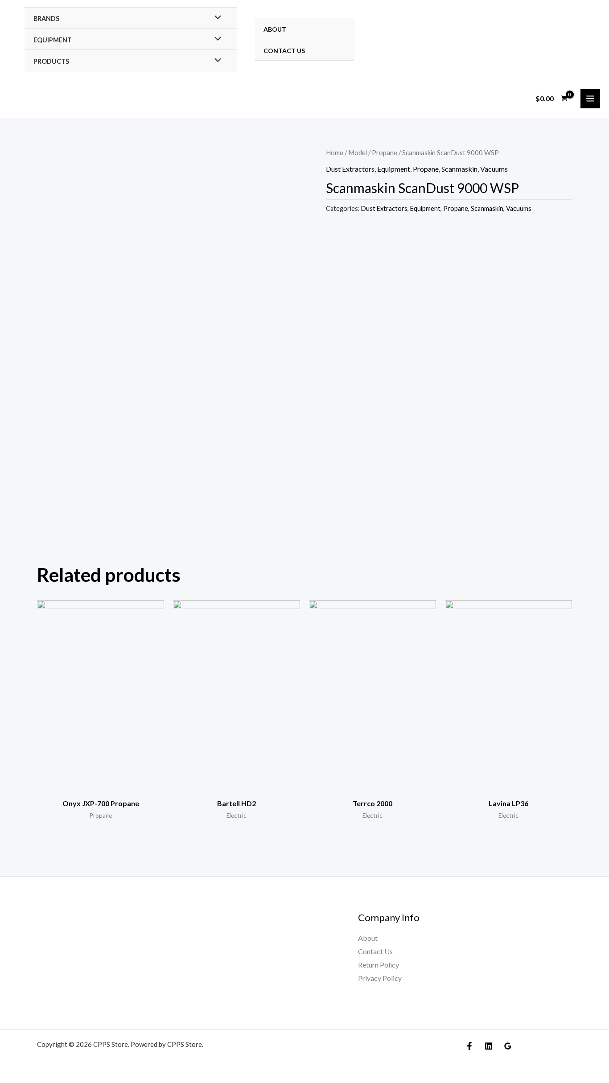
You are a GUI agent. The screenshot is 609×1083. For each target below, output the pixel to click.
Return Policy (378, 964)
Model (357, 152)
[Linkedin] (489, 1046)
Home (334, 152)
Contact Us (284, 50)
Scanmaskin (459, 169)
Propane (384, 152)
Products (51, 61)
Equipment (52, 40)
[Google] (508, 1046)
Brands (46, 18)
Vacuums (494, 169)
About (274, 29)
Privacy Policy (380, 978)
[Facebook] (469, 1046)
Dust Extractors (350, 169)
